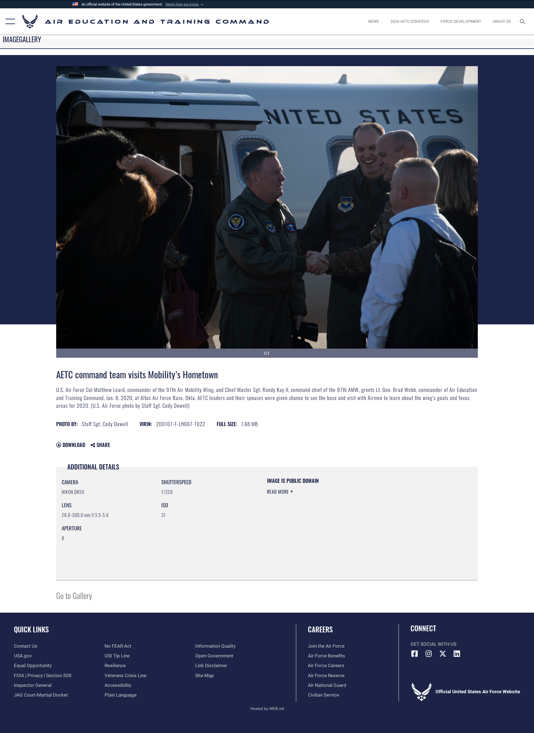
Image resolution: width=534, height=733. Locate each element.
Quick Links (31, 629)
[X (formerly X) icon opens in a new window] (443, 653)
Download (73, 444)
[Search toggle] (523, 21)
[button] (184, 4)
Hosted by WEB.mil (267, 708)
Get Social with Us (433, 644)
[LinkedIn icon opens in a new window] (457, 653)
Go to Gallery (74, 595)
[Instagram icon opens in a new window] (428, 653)
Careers (320, 629)
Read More (278, 491)
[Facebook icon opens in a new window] (415, 653)
